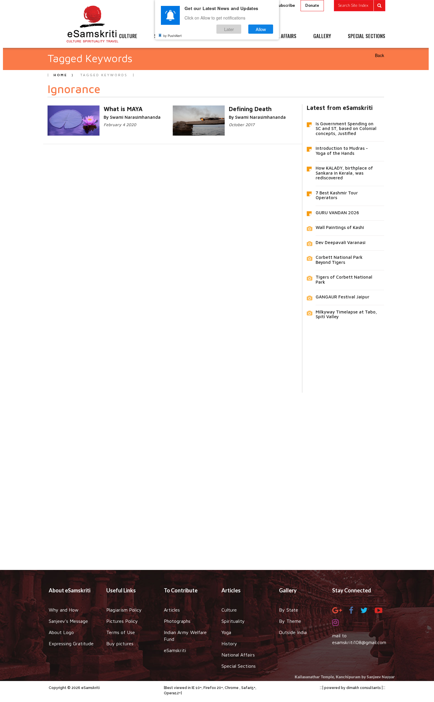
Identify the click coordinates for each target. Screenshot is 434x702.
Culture (229, 609)
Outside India (293, 632)
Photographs (177, 621)
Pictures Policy (122, 621)
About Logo (61, 632)
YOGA (203, 36)
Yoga (226, 632)
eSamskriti (175, 650)
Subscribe (285, 5)
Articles (172, 609)
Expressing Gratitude (71, 643)
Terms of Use (120, 632)
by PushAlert (172, 35)
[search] (359, 5)
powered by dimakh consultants (352, 688)
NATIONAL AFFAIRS (278, 36)
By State (288, 609)
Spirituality (233, 621)
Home (60, 75)
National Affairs (238, 654)
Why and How (64, 609)
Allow (261, 29)
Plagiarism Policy (124, 609)
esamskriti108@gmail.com (359, 642)
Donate (312, 5)
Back (379, 55)
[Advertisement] (217, 477)
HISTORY (234, 36)
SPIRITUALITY (167, 36)
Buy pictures (119, 643)
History (229, 643)
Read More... (96, 108)
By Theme (290, 621)
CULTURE (128, 36)
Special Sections (238, 666)
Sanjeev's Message (68, 621)
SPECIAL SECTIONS (366, 36)
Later (229, 29)
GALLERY (322, 36)
